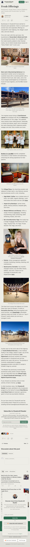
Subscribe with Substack (16, 523)
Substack (8, 544)
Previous (6, 443)
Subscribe (21, 2)
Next (25, 443)
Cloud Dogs (16, 312)
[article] (15, 481)
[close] (26, 495)
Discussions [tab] (12, 471)
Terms (10, 536)
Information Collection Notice (19, 528)
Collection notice (17, 536)
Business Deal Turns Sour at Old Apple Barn (11, 490)
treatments (16, 212)
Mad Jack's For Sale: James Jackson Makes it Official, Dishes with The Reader (11, 477)
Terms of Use (23, 526)
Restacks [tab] (11, 453)
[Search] (27, 471)
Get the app (22, 540)
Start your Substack (11, 540)
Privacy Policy (16, 529)
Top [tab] (3, 471)
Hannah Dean (8, 15)
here (26, 200)
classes (12, 221)
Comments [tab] (4, 453)
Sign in (27, 2)
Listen (26, 16)
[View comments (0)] (8, 20)
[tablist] (7, 453)
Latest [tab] (6, 471)
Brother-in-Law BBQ (7, 153)
